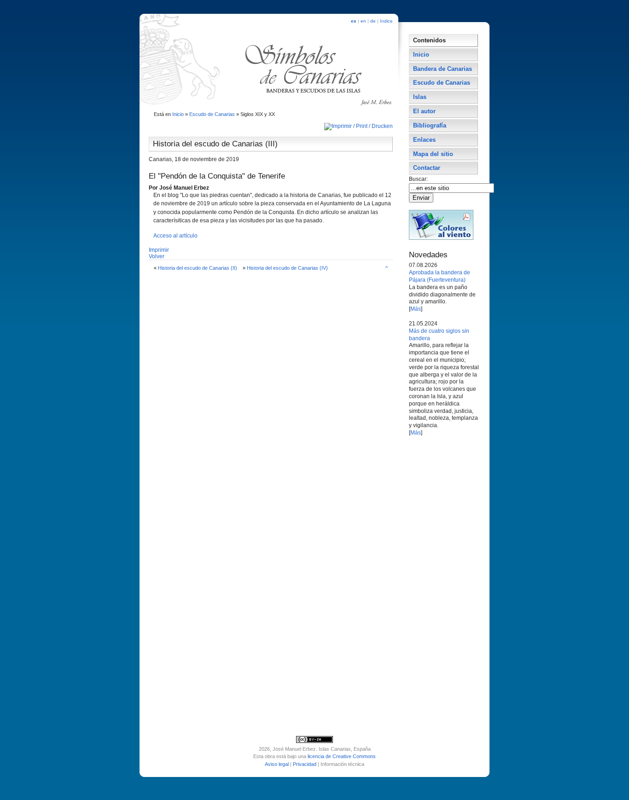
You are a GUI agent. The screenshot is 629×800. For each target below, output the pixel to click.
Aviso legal (277, 764)
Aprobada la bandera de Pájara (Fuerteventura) (439, 276)
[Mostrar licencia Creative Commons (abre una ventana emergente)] (314, 741)
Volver (156, 256)
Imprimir (159, 250)
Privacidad (304, 764)
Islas (419, 96)
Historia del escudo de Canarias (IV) (287, 268)
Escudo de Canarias (212, 114)
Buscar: (419, 179)
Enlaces (424, 139)
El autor (424, 111)
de (373, 20)
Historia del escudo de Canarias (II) (197, 268)
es (353, 20)
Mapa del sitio (433, 154)
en (363, 20)
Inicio (178, 114)
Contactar (426, 167)
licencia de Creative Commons (342, 756)
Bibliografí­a (429, 125)
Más (415, 309)
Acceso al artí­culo (175, 235)
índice (386, 20)
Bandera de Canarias (442, 68)
